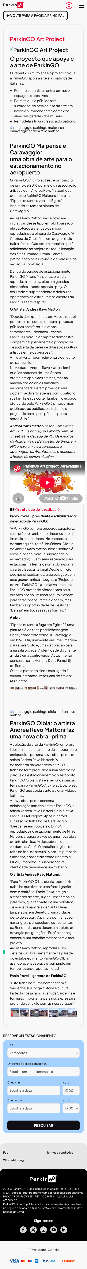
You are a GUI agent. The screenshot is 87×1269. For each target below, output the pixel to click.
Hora (66, 1082)
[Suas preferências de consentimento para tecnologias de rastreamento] (4, 952)
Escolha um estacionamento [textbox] (31, 1071)
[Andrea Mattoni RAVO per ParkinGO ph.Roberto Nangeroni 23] (53, 688)
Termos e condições (60, 1152)
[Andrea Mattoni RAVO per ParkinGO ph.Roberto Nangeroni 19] (45, 688)
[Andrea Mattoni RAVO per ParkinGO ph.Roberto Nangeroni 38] (75, 688)
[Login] (69, 5)
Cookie (53, 1250)
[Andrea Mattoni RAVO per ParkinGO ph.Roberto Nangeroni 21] (49, 688)
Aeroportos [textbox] (18, 1053)
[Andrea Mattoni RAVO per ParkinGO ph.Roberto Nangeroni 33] (62, 688)
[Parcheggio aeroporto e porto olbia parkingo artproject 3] (34, 1015)
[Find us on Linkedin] (63, 1232)
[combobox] (43, 1053)
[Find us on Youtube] (53, 1232)
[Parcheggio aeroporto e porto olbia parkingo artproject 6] (62, 1015)
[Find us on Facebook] (23, 1232)
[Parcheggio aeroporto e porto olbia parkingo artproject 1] (15, 1015)
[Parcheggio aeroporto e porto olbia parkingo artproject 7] (72, 1015)
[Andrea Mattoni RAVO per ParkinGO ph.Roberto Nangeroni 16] (34, 688)
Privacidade (37, 1250)
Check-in (13, 1082)
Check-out (14, 1100)
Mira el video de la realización (37, 509)
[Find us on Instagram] (43, 1232)
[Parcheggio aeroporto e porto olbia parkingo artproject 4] (43, 1015)
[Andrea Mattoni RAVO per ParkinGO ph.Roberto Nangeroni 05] (21, 688)
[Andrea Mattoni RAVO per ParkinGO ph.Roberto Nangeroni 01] (12, 688)
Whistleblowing (13, 1160)
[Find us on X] (33, 1232)
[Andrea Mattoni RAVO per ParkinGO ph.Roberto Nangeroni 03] (17, 688)
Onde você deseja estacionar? (27, 1063)
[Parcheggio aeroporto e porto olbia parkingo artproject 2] (24, 1015)
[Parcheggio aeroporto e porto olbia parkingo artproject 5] (53, 1015)
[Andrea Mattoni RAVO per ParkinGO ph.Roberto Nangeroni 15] (30, 688)
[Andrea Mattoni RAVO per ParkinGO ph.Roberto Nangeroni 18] (42, 688)
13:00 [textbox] (69, 1090)
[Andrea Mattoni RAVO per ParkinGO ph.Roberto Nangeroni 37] (71, 688)
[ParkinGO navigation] (81, 5)
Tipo (10, 1044)
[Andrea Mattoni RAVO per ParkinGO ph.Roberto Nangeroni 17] (38, 688)
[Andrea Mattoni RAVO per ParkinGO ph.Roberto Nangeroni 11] (25, 688)
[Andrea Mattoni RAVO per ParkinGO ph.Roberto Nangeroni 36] (66, 688)
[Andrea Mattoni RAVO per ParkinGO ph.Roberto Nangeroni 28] (58, 688)
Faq (5, 1152)
